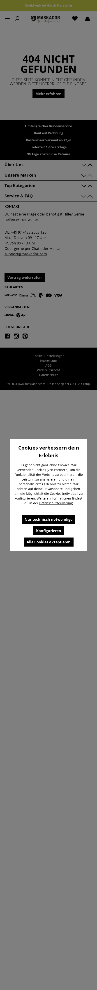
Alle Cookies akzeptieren (49, 542)
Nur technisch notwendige (48, 519)
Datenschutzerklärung (56, 503)
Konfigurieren (48, 530)
